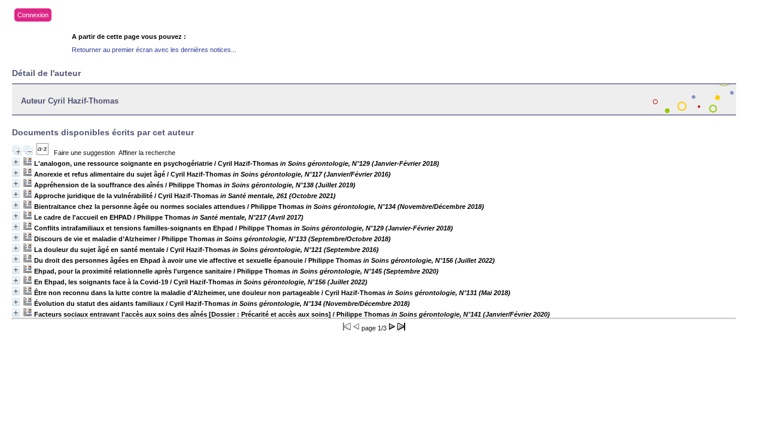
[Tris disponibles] (42, 152)
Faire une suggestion (84, 152)
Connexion (32, 15)
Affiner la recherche (146, 152)
